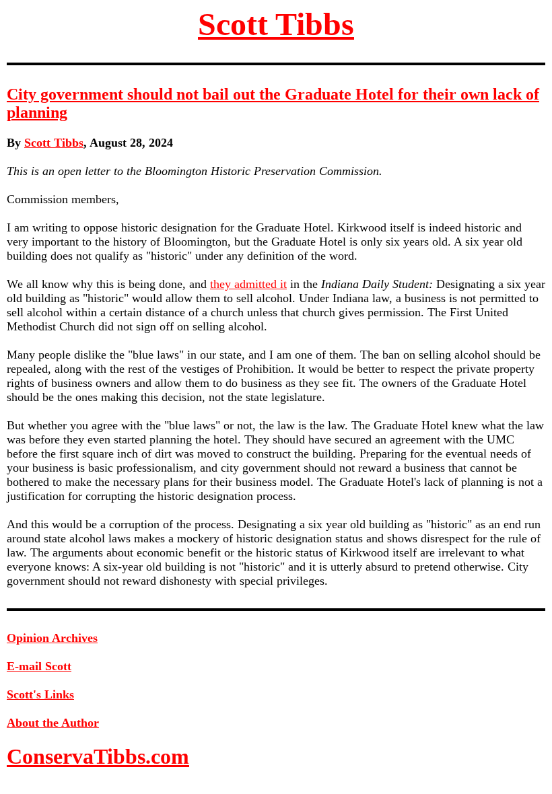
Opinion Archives (52, 638)
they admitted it (248, 284)
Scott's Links (40, 694)
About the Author (53, 722)
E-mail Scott (39, 666)
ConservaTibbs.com (98, 756)
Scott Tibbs (276, 24)
